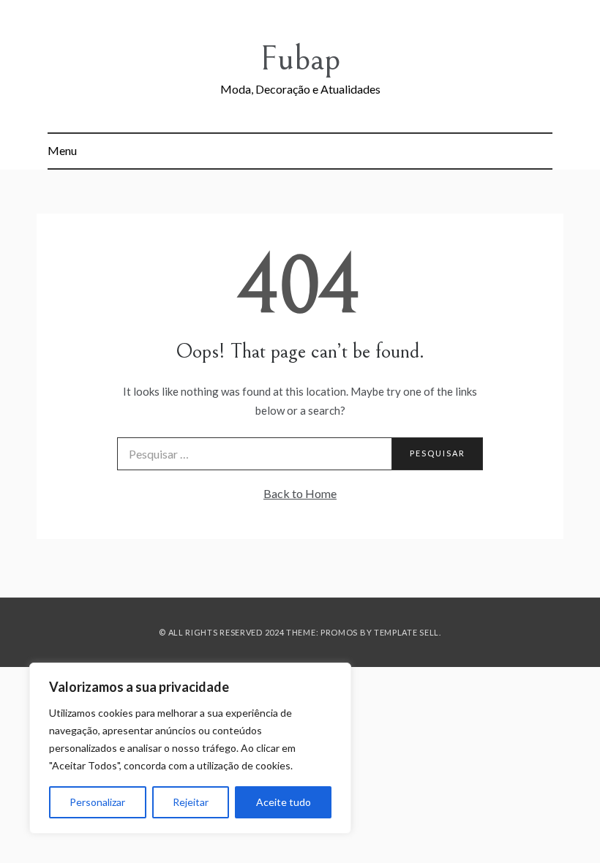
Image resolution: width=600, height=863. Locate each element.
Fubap (300, 59)
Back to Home (300, 493)
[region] (190, 748)
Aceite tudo (283, 802)
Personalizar (97, 802)
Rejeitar (191, 802)
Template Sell (406, 632)
